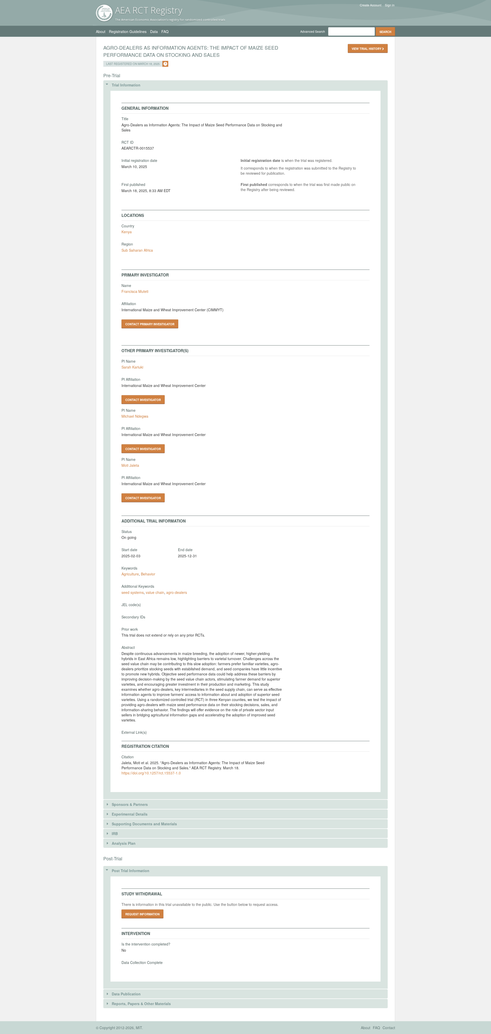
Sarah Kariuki (132, 367)
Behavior (148, 573)
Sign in (390, 5)
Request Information (142, 914)
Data (154, 31)
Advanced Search (312, 31)
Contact (389, 1027)
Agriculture (130, 573)
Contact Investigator (143, 400)
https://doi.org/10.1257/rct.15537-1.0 (151, 772)
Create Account (370, 5)
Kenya (126, 231)
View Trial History (367, 49)
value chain (155, 592)
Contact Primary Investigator (149, 324)
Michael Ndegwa (134, 416)
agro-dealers (176, 592)
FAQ (165, 31)
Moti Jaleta (130, 465)
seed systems (132, 592)
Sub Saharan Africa (137, 250)
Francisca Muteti (134, 291)
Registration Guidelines (128, 31)
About (100, 31)
